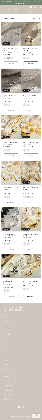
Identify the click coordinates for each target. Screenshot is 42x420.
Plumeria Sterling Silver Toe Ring (10, 282)
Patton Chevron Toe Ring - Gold (10, 188)
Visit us (6, 369)
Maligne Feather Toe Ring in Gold (30, 235)
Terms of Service (10, 386)
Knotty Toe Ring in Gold (30, 281)
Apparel (6, 321)
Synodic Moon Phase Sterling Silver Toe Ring (10, 235)
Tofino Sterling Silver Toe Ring (10, 49)
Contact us (7, 399)
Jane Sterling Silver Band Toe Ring (30, 49)
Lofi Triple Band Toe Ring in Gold (30, 188)
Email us (7, 364)
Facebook (7, 360)
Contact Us (8, 343)
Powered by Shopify (26, 416)
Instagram (7, 356)
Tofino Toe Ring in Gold (10, 142)
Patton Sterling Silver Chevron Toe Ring (9, 96)
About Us (7, 339)
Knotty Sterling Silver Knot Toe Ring (29, 96)
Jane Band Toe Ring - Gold (30, 142)
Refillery (7, 334)
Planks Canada (18, 416)
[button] (2, 9)
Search (6, 381)
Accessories (8, 330)
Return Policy (8, 394)
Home (6, 326)
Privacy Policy (9, 390)
